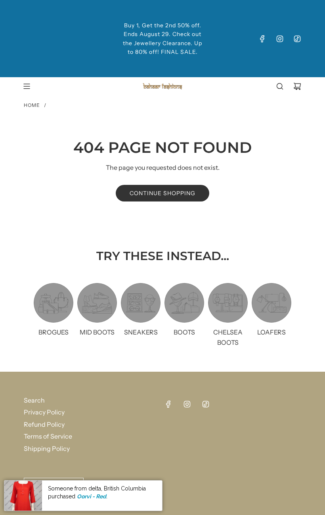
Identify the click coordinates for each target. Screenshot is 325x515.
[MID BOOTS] (97, 303)
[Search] (280, 86)
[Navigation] (26, 86)
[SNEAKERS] (141, 303)
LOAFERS (271, 332)
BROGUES (53, 332)
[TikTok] (297, 39)
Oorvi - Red (91, 496)
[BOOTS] (184, 303)
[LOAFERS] (271, 303)
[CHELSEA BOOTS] (228, 303)
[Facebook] (262, 39)
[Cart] (297, 86)
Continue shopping (162, 193)
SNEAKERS (141, 332)
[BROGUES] (53, 303)
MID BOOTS (97, 332)
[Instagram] (280, 39)
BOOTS (184, 332)
